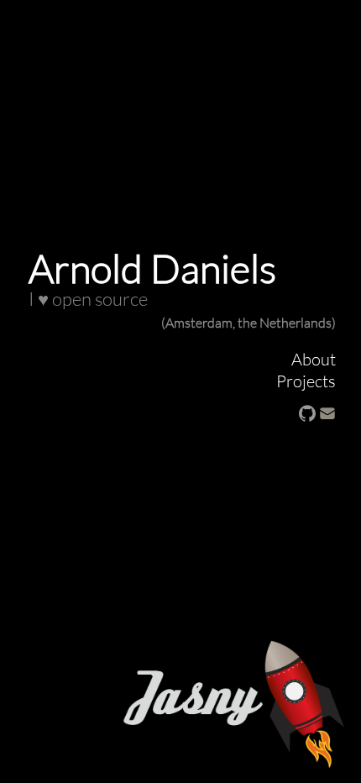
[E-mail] (327, 411)
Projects (306, 380)
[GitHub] (307, 411)
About (313, 359)
